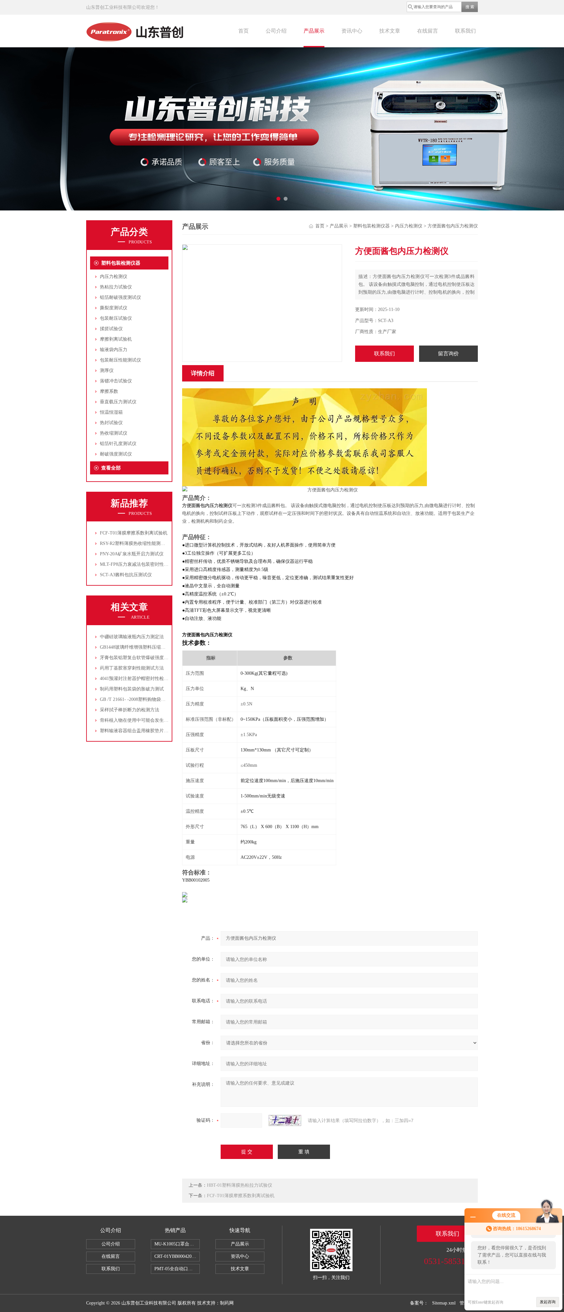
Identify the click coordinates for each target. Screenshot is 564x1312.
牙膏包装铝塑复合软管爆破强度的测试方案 (143, 657)
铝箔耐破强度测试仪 (120, 297)
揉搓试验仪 (111, 328)
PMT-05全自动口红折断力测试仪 (177, 1268)
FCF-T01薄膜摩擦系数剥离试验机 (133, 533)
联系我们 (465, 31)
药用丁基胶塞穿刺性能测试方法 (132, 668)
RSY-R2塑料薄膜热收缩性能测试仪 (135, 543)
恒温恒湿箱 (111, 412)
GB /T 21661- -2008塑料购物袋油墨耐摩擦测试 (146, 699)
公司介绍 (276, 31)
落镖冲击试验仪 (116, 380)
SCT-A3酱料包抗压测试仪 (126, 574)
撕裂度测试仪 (113, 307)
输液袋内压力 (113, 349)
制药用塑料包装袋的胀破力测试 (132, 689)
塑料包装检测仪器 (120, 263)
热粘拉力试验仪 (116, 287)
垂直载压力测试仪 (118, 401)
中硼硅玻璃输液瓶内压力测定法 (132, 636)
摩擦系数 (109, 391)
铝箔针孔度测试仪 (118, 443)
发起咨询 (548, 1302)
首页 (243, 31)
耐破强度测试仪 (116, 454)
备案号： (419, 1303)
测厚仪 (107, 370)
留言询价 (448, 353)
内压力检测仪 (113, 276)
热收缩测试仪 (113, 433)
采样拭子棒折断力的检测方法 (129, 709)
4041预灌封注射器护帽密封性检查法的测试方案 (148, 678)
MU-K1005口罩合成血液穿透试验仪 (177, 1244)
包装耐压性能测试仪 (120, 360)
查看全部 (111, 468)
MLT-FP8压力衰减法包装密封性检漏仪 (139, 564)
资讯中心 (351, 31)
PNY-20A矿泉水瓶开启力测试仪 (132, 553)
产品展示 (314, 31)
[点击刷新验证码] (285, 1120)
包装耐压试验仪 (116, 318)
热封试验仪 (111, 422)
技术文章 (389, 31)
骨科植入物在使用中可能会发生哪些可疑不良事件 (150, 720)
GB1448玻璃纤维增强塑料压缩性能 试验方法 (145, 647)
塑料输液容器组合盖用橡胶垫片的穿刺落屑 (143, 730)
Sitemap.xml (444, 1303)
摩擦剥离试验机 (116, 339)
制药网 (227, 1303)
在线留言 (427, 31)
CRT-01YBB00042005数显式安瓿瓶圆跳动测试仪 (177, 1256)
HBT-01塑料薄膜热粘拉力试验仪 (239, 1185)
